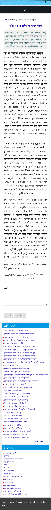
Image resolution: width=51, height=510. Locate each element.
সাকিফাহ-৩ (7, 456)
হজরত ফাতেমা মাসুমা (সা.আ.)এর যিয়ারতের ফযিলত (19, 356)
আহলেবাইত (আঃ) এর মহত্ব (12, 488)
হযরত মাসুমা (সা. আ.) (11, 365)
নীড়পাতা (6, 19)
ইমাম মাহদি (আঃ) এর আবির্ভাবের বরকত (15, 494)
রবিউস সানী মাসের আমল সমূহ (13, 416)
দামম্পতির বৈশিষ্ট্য (9, 462)
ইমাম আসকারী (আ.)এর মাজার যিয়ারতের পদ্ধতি (18, 387)
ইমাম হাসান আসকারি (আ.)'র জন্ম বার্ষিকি (16, 400)
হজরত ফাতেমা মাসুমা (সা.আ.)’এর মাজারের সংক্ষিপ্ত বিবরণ (21, 381)
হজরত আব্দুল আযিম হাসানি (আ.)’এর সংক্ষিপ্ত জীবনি (19, 409)
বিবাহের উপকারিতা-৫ (10, 471)
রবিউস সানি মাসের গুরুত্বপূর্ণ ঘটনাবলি (15, 403)
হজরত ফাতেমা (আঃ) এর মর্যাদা (13, 491)
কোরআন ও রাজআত (10, 485)
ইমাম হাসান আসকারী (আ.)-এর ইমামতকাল (17, 393)
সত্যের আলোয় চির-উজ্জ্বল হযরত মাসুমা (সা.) (17, 368)
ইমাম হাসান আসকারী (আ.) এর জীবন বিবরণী (17, 397)
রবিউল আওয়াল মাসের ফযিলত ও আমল (15, 422)
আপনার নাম (31, 278)
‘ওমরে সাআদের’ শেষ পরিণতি (12, 425)
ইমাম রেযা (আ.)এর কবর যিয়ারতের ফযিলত (16, 438)
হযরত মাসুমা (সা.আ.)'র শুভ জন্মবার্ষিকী (15, 384)
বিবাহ (5, 465)
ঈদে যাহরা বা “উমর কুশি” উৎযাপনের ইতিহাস (17, 428)
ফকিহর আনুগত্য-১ (9, 474)
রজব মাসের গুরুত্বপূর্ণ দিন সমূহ (13, 477)
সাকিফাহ (6, 468)
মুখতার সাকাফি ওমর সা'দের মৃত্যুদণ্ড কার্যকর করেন (19, 340)
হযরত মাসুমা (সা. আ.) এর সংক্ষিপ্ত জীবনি (16, 378)
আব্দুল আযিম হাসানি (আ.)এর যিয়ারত (15, 406)
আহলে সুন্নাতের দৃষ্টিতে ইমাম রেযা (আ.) (16, 434)
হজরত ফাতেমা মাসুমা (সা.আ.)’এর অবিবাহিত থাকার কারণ (21, 359)
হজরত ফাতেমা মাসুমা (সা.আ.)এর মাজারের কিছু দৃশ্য (19, 353)
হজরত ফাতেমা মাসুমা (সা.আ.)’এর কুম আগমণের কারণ (20, 350)
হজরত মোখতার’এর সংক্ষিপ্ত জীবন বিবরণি (16, 331)
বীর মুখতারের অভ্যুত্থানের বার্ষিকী (13, 343)
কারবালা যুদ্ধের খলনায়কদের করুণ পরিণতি (16, 337)
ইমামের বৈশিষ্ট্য (8, 482)
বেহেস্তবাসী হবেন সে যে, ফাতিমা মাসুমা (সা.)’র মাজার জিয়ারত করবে (24, 362)
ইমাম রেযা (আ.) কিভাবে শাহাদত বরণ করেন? (17, 431)
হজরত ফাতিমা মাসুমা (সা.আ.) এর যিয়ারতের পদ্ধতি (19, 346)
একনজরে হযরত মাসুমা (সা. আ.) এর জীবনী (17, 371)
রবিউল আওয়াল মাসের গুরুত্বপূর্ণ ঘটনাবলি (16, 419)
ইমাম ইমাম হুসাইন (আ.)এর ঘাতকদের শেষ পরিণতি (19, 334)
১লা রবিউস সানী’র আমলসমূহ (12, 412)
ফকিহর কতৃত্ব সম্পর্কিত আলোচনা (13, 459)
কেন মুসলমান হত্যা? (10, 453)
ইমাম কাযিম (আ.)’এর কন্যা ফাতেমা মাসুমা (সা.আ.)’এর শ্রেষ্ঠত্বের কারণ (26, 375)
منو (25, 9)
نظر (6, 288)
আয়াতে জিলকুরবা (9, 479)
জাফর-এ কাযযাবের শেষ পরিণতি (13, 390)
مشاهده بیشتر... (41, 441)
